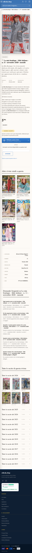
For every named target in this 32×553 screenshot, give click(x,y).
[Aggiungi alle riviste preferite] (2, 60)
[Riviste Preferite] (25, 1)
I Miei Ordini (4, 518)
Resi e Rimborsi (5, 506)
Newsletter (4, 525)
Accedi (3, 516)
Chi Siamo (4, 497)
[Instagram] (6, 481)
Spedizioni (4, 502)
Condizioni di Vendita (6, 537)
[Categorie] (1, 1)
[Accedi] (23, 2)
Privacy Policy (5, 533)
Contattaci (4, 508)
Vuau (6, 551)
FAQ (2, 499)
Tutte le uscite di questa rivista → (9, 158)
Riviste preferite (5, 521)
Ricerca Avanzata (5, 523)
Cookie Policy (5, 535)
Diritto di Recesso (6, 540)
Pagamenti (4, 504)
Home (1, 9)
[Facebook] (3, 481)
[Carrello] (29, 1)
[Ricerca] (29, 5)
